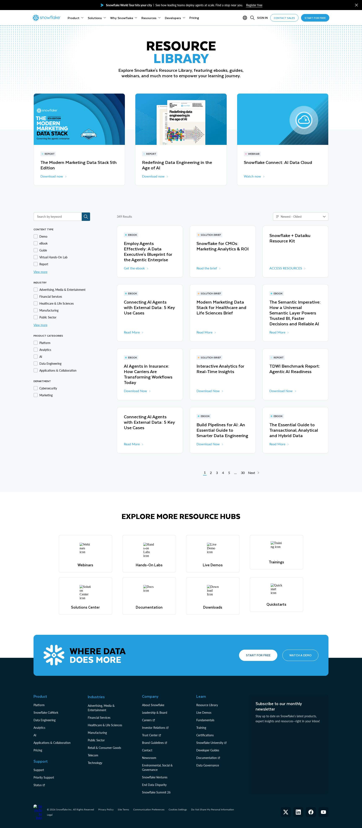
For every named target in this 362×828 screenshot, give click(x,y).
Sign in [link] (262, 17)
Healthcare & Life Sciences (105, 725)
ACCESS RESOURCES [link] (285, 268)
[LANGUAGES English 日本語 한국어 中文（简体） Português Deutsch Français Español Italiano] (246, 18)
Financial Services (99, 717)
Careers (147, 720)
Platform (39, 705)
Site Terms (123, 809)
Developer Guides (207, 750)
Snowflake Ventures (154, 777)
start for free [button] (315, 18)
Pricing (38, 750)
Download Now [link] (135, 391)
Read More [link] (132, 332)
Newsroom (149, 758)
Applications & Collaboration (52, 742)
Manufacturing (97, 732)
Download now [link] (51, 176)
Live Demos (203, 712)
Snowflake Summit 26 (156, 792)
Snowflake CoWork (46, 712)
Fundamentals (205, 720)
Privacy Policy (106, 809)
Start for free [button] (258, 655)
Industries (96, 697)
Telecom (93, 755)
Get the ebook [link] (134, 268)
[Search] (252, 18)
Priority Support (44, 777)
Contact (147, 750)
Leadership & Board (154, 712)
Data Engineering (45, 720)
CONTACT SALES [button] (284, 18)
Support (39, 770)
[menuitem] (76, 18)
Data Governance (207, 765)
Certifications (205, 735)
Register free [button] (254, 5)
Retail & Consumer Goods (104, 747)
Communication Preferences (148, 809)
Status (38, 785)
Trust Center (150, 735)
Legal (50, 814)
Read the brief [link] (207, 268)
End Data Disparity (154, 785)
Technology (95, 763)
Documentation (206, 758)
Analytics (39, 727)
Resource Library (207, 705)
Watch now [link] (252, 176)
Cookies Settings (178, 809)
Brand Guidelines (153, 742)
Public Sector (96, 740)
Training (201, 727)
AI (35, 735)
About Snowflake (153, 705)
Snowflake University (209, 742)
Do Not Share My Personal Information (212, 809)
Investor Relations (153, 727)
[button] (356, 5)
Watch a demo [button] (300, 655)
